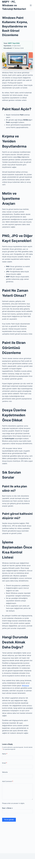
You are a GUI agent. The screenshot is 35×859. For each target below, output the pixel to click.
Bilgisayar (25, 685)
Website (5, 772)
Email (4, 763)
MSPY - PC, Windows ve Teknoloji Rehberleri (14, 5)
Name (4, 754)
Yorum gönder (9, 819)
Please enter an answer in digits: (13, 803)
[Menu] (31, 5)
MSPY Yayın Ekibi (14, 43)
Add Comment (7, 781)
